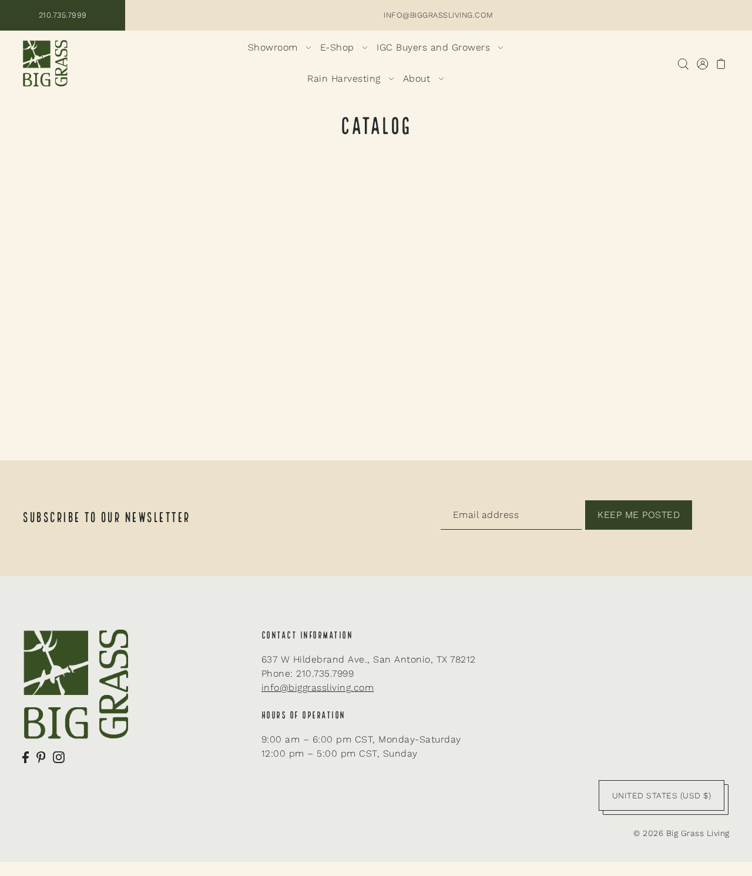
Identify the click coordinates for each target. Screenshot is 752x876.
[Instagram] (59, 757)
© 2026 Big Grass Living (681, 833)
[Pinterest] (41, 757)
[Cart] (721, 63)
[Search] (683, 63)
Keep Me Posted (638, 514)
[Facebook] (25, 757)
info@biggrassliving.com (317, 687)
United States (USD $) (661, 795)
